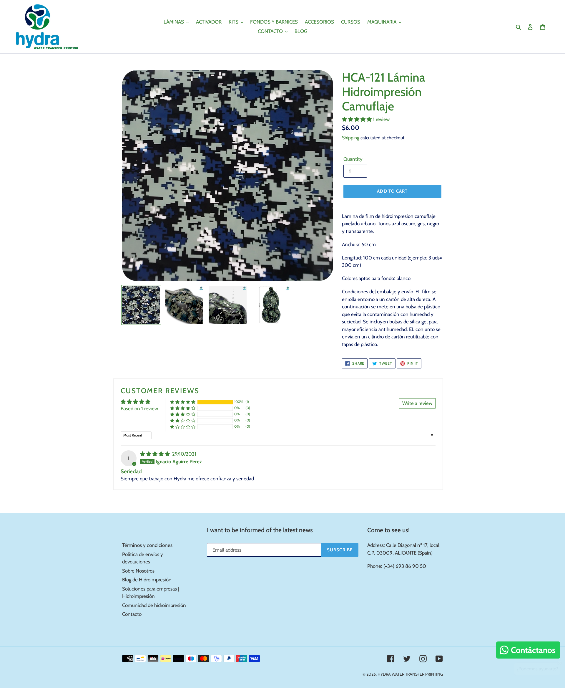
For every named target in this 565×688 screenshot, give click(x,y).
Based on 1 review (139, 408)
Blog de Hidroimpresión (147, 580)
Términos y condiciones (147, 545)
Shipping (350, 137)
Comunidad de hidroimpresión (154, 605)
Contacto (132, 614)
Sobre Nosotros (138, 571)
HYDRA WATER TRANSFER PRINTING (410, 674)
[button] (357, 119)
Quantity (353, 159)
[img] (155, 454)
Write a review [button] (417, 403)
